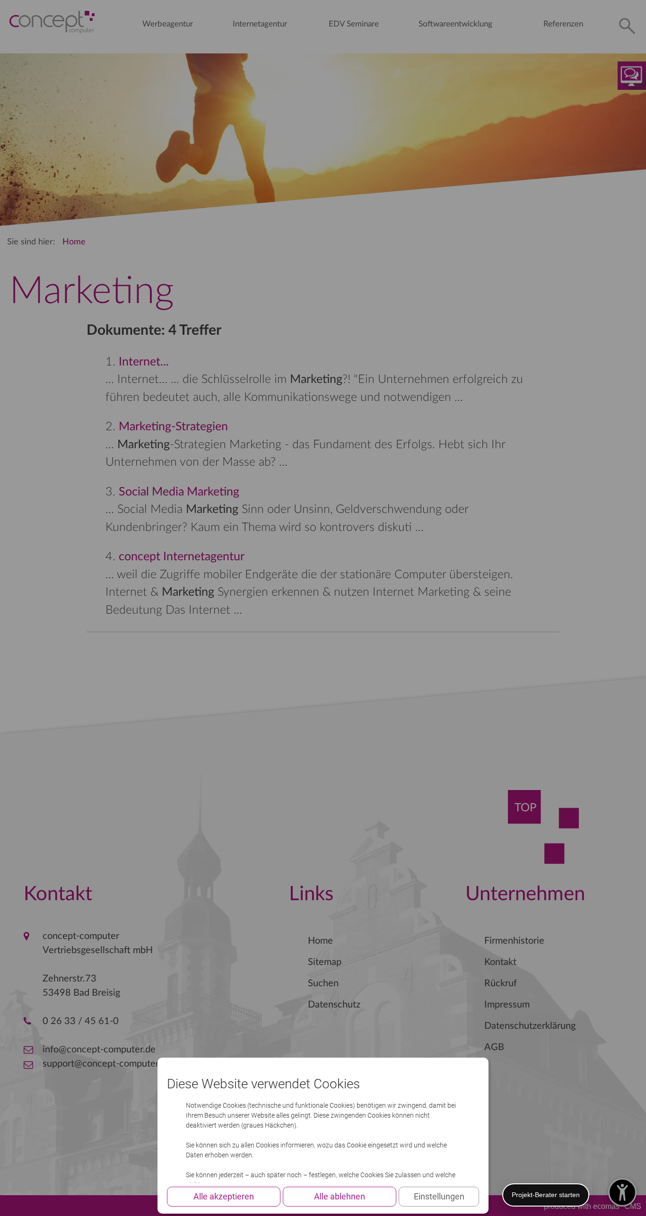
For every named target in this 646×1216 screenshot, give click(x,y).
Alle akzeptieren (223, 1196)
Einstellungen (439, 1196)
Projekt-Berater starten (546, 1195)
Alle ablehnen (339, 1196)
